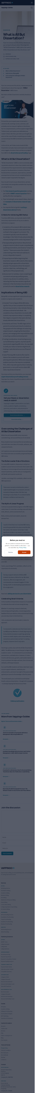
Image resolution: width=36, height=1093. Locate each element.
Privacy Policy (22, 547)
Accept (24, 552)
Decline (10, 552)
